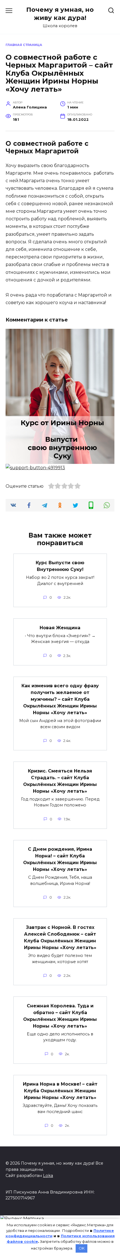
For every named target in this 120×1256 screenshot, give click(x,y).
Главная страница (24, 45)
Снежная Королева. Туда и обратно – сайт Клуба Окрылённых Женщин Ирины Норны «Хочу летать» (60, 1015)
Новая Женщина (60, 627)
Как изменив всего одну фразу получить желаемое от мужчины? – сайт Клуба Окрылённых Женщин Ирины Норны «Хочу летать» (60, 699)
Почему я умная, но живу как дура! (60, 14)
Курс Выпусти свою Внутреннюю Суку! (60, 566)
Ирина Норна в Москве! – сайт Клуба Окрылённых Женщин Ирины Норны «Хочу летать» (60, 1090)
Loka (48, 1175)
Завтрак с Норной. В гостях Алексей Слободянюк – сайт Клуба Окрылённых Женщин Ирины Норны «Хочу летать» (60, 937)
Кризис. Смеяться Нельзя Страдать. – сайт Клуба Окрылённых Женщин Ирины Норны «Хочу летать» (60, 781)
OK (82, 1248)
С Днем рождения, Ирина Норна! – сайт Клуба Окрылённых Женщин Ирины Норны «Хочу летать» (60, 859)
